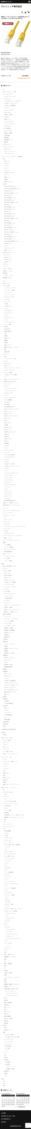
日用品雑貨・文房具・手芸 (11, 988)
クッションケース (8, 1041)
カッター (5, 759)
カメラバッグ (7, 98)
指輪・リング (7, 538)
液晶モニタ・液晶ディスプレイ (11, 502)
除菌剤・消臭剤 (11, 1069)
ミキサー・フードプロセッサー (12, 605)
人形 (5, 952)
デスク (6, 808)
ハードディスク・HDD (10, 358)
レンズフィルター (8, 110)
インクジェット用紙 (9, 290)
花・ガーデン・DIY (7, 757)
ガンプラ (7, 906)
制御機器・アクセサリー (10, 956)
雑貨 (4, 1032)
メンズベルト (6, 528)
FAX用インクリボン (9, 657)
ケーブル (6, 165)
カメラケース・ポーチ (10, 96)
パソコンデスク (8, 475)
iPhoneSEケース (8, 225)
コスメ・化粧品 (7, 740)
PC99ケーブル (8, 427)
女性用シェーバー (8, 632)
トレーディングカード (10, 881)
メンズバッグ (6, 524)
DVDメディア (7, 365)
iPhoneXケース (8, 243)
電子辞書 (5, 724)
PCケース (6, 386)
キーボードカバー (8, 450)
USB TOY (6, 434)
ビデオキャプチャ (8, 393)
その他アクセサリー (9, 172)
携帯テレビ (7, 694)
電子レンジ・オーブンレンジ (11, 609)
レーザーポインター (9, 322)
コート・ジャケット (8, 512)
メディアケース (8, 493)
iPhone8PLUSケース (9, 216)
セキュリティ (7, 301)
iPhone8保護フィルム (9, 223)
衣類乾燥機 (7, 719)
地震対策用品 (7, 331)
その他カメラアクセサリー (11, 103)
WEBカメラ (7, 119)
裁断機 (6, 340)
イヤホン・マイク (8, 275)
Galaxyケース (7, 257)
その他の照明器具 (8, 703)
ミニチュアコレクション (11, 934)
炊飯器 (4, 696)
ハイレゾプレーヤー (9, 584)
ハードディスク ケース (10, 390)
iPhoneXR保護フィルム (10, 236)
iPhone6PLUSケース (9, 200)
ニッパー (5, 766)
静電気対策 (7, 351)
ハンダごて (6, 768)
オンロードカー (8, 840)
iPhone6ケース (8, 204)
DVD (5, 794)
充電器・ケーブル (7, 271)
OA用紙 (6, 425)
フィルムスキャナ (8, 480)
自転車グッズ (7, 1030)
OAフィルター (8, 422)
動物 (5, 959)
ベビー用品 (7, 1048)
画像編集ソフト (8, 139)
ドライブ (5, 361)
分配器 (6, 326)
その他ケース (7, 261)
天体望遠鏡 (7, 135)
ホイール (6, 922)
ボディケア (6, 747)
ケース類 (6, 299)
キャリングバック (8, 1039)
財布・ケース (6, 554)
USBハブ (6, 441)
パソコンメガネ (8, 477)
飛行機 (6, 1020)
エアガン (6, 833)
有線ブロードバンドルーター (11, 379)
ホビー (4, 828)
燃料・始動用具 (8, 1002)
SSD (5, 356)
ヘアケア (5, 744)
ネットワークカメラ (9, 123)
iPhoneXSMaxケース (9, 239)
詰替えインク (7, 345)
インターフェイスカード (10, 388)
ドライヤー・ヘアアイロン (11, 618)
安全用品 (7, 1062)
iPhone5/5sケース (7, 252)
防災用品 (6, 1059)
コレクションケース (9, 858)
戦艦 (5, 979)
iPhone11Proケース (9, 191)
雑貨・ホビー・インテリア (9, 787)
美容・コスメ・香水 (7, 738)
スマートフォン (7, 255)
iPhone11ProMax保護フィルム (12, 188)
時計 (5, 819)
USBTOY (6, 436)
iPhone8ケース (8, 220)
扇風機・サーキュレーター (11, 648)
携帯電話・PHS (7, 277)
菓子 (4, 1083)
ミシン (6, 717)
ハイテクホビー (8, 892)
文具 (5, 1055)
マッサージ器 (7, 623)
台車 (4, 775)
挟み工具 (5, 780)
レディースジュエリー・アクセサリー (13, 535)
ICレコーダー (7, 660)
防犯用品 (6, 1071)
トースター (7, 600)
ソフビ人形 (7, 867)
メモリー (6, 395)
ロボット (6, 950)
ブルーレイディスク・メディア (12, 367)
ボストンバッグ (8, 519)
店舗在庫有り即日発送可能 (9, 729)
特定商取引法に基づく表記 (8, 1116)
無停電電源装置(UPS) (9, 500)
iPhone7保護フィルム (9, 213)
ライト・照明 (7, 810)
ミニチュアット (9, 936)
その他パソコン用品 (9, 464)
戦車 (5, 982)
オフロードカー (8, 838)
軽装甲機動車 (7, 1016)
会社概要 (3, 1113)
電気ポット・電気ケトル (10, 612)
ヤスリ (4, 770)
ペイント (6, 915)
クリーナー (7, 452)
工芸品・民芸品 (8, 972)
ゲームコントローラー (8, 826)
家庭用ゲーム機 (8, 664)
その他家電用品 (8, 714)
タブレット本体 (7, 268)
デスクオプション (8, 313)
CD (4, 789)
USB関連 (6, 443)
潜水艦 (6, 1000)
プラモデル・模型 (8, 904)
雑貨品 (6, 1073)
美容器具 (6, 634)
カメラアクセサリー (8, 94)
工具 (5, 333)
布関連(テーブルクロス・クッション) (13, 817)
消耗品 (6, 335)
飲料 (4, 1085)
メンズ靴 (5, 531)
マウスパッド (7, 491)
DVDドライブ (6, 283)
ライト (6, 940)
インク (6, 448)
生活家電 (5, 705)
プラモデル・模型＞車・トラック (12, 908)
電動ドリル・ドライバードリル (11, 784)
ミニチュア (7, 927)
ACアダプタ (7, 402)
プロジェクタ (7, 482)
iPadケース (7, 161)
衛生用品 (7, 1064)
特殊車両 (6, 1004)
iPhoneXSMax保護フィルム (11, 241)
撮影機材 (6, 137)
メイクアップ (6, 749)
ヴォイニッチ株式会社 (11, 6)
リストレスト (7, 498)
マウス (6, 489)
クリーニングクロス (9, 297)
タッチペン (7, 175)
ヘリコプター (7, 920)
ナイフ (6, 886)
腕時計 (4, 542)
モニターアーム (8, 496)
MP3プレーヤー (8, 413)
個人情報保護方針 (5, 1119)
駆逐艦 (6, 1023)
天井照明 (5, 639)
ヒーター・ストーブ (9, 644)
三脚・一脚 (7, 112)
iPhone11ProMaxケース (10, 186)
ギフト (4, 1081)
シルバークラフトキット (11, 993)
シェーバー (7, 616)
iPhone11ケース (8, 195)
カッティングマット (10, 991)
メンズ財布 (7, 558)
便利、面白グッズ (8, 954)
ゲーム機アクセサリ (9, 856)
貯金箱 (6, 1057)
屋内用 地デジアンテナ (10, 692)
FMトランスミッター (9, 580)
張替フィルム (6, 777)
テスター (6, 315)
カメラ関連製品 (7, 128)
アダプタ (6, 445)
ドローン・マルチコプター (11, 883)
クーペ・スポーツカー (10, 854)
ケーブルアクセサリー (10, 457)
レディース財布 (8, 560)
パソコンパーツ (7, 384)
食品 (3, 1078)
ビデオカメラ (7, 126)
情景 (5, 975)
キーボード (7, 163)
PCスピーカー (7, 429)
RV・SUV (7, 902)
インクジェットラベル (10, 287)
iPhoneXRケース (8, 234)
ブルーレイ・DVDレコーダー (11, 685)
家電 (3, 564)
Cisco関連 (6, 404)
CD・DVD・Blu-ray (8, 792)
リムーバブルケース (9, 397)
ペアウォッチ (6, 522)
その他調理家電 (8, 598)
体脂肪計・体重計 (8, 628)
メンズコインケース (9, 556)
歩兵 (5, 998)
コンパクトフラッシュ (10, 151)
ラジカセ (6, 589)
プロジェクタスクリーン (10, 484)
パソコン (4, 281)
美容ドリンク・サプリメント (10, 754)
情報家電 (5, 655)
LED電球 (6, 701)
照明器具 (5, 698)
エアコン (5, 568)
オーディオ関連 (7, 570)
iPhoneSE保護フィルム (10, 227)
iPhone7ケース (8, 211)
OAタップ (6, 708)
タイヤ (6, 870)
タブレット (6, 264)
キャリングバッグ (7, 824)
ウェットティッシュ (9, 294)
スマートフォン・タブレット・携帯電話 (12, 156)
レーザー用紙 (7, 324)
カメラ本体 (6, 117)
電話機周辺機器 (8, 666)
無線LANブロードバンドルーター (11, 505)
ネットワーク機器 (7, 372)
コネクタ (6, 459)
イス (5, 799)
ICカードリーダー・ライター (11, 409)
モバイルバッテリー (9, 248)
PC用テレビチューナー (10, 432)
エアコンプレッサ (10, 918)
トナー (6, 470)
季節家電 (5, 641)
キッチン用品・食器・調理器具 (12, 844)
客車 (5, 966)
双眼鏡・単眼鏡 (8, 133)
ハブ (5, 377)
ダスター (6, 308)
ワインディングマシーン (10, 549)
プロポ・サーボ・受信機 (10, 911)
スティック (8, 876)
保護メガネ (6, 773)
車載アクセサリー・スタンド (11, 347)
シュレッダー (7, 712)
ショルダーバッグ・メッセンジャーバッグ (15, 526)
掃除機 (4, 669)
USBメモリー (7, 149)
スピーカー (7, 170)
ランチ (6, 1050)
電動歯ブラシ (7, 637)
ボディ (6, 924)
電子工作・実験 (8, 1018)
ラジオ (6, 662)
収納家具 (6, 812)
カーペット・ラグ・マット (11, 803)
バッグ (4, 517)
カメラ (3, 89)
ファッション (5, 508)
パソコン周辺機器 (7, 400)
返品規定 (3, 1122)
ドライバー (6, 764)
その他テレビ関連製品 (10, 680)
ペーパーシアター (10, 929)
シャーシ (7, 945)
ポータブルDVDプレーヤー (11, 689)
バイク (6, 890)
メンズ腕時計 (7, 544)
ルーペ (6, 1053)
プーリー (6, 897)
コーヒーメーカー (8, 596)
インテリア (6, 796)
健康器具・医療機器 (9, 630)
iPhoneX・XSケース (9, 229)
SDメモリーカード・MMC (10, 91)
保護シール (7, 177)
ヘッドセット (7, 486)
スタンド (6, 168)
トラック (6, 879)
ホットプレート (8, 602)
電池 (4, 726)
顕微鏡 (6, 142)
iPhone (5, 184)
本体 (5, 1027)
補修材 (4, 782)
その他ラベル (7, 306)
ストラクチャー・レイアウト (12, 977)
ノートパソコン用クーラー (11, 473)
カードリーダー (8, 130)
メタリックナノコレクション (12, 938)
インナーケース (8, 292)
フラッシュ (7, 107)
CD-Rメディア (8, 363)
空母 (5, 1009)
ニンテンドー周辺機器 (10, 888)
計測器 (6, 342)
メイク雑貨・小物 (7, 751)
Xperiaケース (7, 259)
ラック (6, 319)
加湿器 (6, 646)
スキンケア (6, 742)
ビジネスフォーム (8, 317)
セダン (6, 865)
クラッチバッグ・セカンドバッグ (11, 510)
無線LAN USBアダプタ (10, 381)
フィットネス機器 (8, 621)
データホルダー (8, 310)
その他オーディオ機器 (10, 582)
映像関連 (5, 671)
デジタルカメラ (7, 144)
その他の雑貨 (7, 1046)
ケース (6, 266)
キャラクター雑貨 (8, 1034)
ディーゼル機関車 (8, 872)
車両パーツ (7, 1014)
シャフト (6, 863)
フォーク (7, 847)
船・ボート (7, 1011)
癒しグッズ (7, 1007)
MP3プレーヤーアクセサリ (11, 416)
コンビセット (7, 860)
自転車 (4, 1025)
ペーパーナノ (8, 931)
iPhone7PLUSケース (9, 209)
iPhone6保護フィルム (9, 207)
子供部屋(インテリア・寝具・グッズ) (13, 815)
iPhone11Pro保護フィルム (11, 193)
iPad (4, 159)
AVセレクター (7, 673)
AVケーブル (7, 573)
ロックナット (7, 947)
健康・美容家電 (7, 614)
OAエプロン (7, 418)
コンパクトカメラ (8, 121)
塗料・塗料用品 (8, 963)
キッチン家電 (6, 591)
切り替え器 (7, 329)
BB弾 (6, 835)
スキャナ (6, 461)
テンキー (6, 468)
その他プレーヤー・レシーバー (12, 466)
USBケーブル (7, 438)
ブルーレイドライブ (9, 370)
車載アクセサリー (8, 181)
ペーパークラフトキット (11, 995)
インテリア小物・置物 (10, 801)
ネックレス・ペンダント (9, 515)
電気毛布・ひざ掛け (9, 653)
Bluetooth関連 (7, 575)
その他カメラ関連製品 (10, 105)
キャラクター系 (8, 851)
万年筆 (4, 734)
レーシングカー (8, 943)
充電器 (6, 179)
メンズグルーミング (9, 625)
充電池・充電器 (8, 114)
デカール (6, 874)
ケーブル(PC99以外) (9, 454)
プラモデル (7, 899)
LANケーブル (7, 411)
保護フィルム (7, 250)
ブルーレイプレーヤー (10, 687)
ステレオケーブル (10, 913)
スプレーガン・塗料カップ (10, 761)
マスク (8, 1066)
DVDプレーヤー (8, 676)
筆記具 (3, 732)
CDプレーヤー (8, 577)
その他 (6, 303)
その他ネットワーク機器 (10, 374)
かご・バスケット (8, 842)
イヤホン (6, 245)
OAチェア (6, 420)
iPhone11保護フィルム (10, 197)
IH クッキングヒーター (10, 593)
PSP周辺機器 (7, 831)
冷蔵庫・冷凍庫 (8, 607)
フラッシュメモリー (8, 146)
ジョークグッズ (8, 1043)
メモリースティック (9, 153)
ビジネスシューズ (8, 533)
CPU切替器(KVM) (8, 406)
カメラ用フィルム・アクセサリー (12, 101)
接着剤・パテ (7, 986)
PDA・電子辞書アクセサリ (10, 566)
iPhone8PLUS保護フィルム (11, 218)
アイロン (6, 710)
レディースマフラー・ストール (11, 540)
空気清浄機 (6, 721)
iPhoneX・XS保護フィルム (11, 232)
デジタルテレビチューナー (11, 682)
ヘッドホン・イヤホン (10, 586)
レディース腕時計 (8, 547)
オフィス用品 (6, 285)
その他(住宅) (7, 805)
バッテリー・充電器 (9, 895)
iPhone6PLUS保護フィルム (11, 202)
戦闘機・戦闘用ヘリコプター (11, 984)
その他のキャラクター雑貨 (12, 1037)
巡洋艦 (6, 970)
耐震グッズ (7, 338)
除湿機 (6, 650)
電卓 (5, 349)
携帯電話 (5, 273)
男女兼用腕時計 (8, 551)
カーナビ (6, 678)
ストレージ (6, 354)
